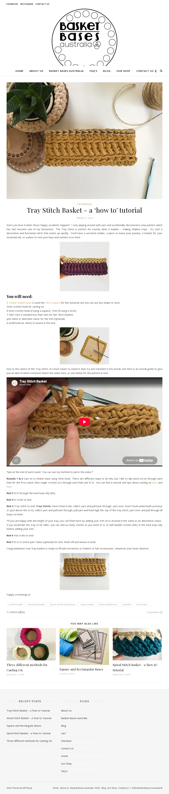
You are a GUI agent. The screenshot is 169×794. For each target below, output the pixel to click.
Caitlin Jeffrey (17, 612)
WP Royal (27, 787)
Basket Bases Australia (66, 70)
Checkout (66, 740)
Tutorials (84, 204)
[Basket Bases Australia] (84, 41)
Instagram (26, 4)
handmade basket (36, 604)
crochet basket (16, 604)
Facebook (12, 4)
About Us (36, 70)
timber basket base (108, 604)
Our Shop (123, 70)
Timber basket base (20, 302)
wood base (141, 604)
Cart (63, 733)
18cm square (52, 302)
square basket (87, 604)
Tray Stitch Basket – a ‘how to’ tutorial (28, 710)
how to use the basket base (62, 604)
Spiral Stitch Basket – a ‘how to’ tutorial (29, 733)
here (154, 482)
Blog (107, 70)
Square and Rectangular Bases (81, 669)
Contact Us (42, 4)
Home (19, 70)
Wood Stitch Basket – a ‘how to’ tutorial (29, 718)
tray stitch (126, 604)
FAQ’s (93, 70)
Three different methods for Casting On (29, 740)
